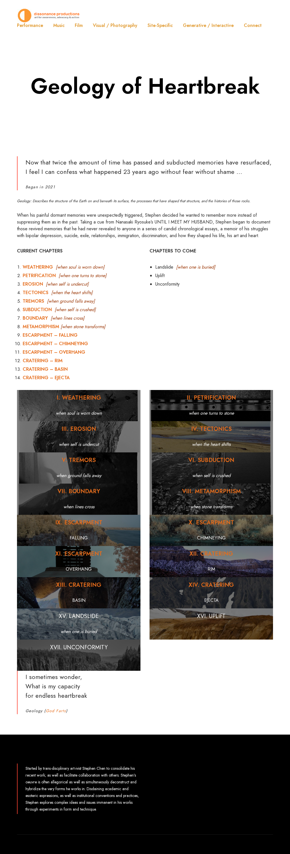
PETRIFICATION (39, 275)
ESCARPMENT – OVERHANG (54, 352)
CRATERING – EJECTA (46, 377)
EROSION (33, 284)
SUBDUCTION (37, 309)
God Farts (56, 711)
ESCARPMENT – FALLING (50, 335)
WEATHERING (38, 267)
